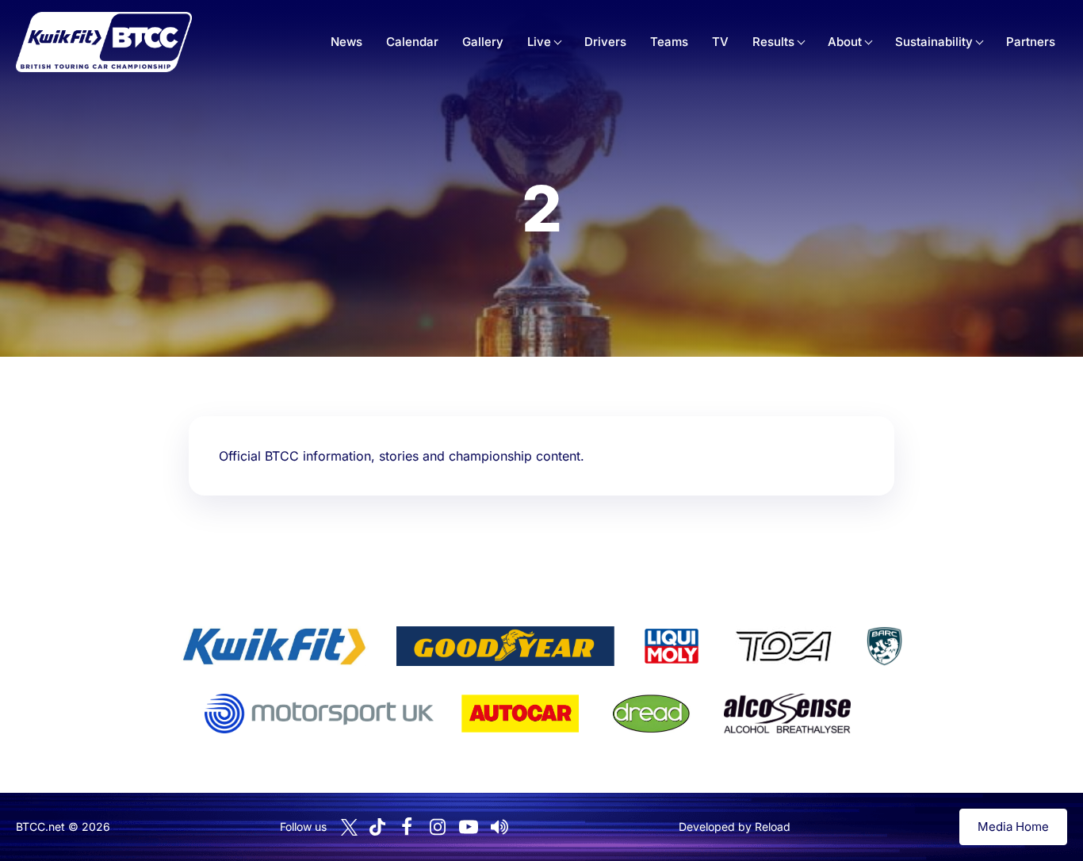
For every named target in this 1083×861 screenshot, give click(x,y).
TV (720, 41)
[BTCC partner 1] (274, 646)
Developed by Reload (734, 826)
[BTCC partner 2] (505, 646)
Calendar (412, 41)
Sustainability (934, 41)
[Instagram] (437, 826)
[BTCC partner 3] (671, 646)
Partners (1030, 41)
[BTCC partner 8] (651, 713)
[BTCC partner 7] (520, 713)
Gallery (482, 41)
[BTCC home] (104, 42)
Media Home (1013, 826)
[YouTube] (468, 826)
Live (539, 41)
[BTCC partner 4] (784, 646)
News (346, 41)
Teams (669, 41)
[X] (349, 827)
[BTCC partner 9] (787, 713)
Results (773, 41)
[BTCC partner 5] (884, 646)
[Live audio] (499, 826)
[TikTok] (377, 827)
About (845, 41)
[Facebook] (406, 826)
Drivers (605, 41)
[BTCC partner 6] (319, 713)
